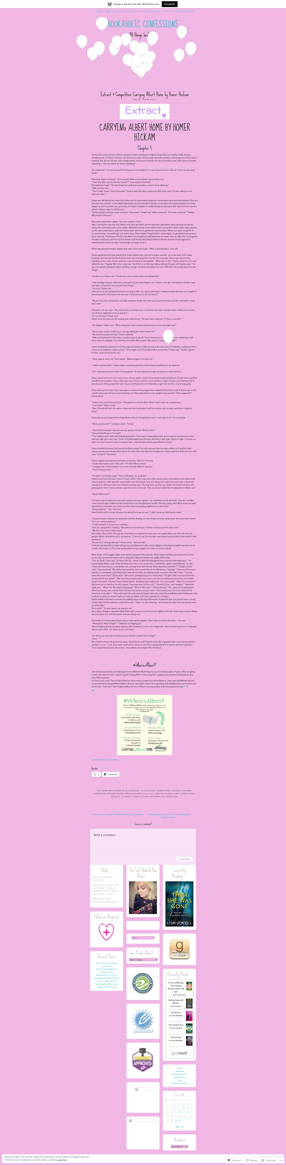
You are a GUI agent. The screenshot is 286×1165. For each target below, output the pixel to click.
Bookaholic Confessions (143, 24)
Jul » (183, 1126)
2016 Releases (148, 791)
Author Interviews (184, 11)
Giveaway (187, 791)
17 (184, 1112)
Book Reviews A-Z (130, 11)
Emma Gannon (180, 995)
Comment (184, 859)
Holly (153, 99)
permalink (171, 797)
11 (188, 1107)
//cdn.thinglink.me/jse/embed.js (105, 759)
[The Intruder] (189, 1045)
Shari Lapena (176, 1006)
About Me (111, 11)
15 (175, 1112)
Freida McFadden (177, 1016)
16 (180, 1112)
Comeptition (187, 794)
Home (99, 11)
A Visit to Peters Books (106, 981)
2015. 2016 (148, 794)
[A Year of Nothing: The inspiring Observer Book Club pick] (189, 990)
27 (167, 1120)
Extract (176, 791)
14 (172, 1112)
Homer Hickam (140, 797)
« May (176, 1126)
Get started (169, 4)
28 (172, 1120)
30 (180, 1120)
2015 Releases (132, 791)
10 (184, 1107)
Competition (164, 791)
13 (167, 1112)
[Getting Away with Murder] (189, 1007)
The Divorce (176, 1012)
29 (176, 1120)
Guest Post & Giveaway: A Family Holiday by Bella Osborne (116, 814)
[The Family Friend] (189, 1032)
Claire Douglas (177, 1028)
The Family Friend (175, 1025)
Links (166, 11)
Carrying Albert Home (166, 794)
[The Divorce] (189, 1020)
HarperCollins (102, 794)
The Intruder (175, 1037)
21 (172, 1116)
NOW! (186, 686)
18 (188, 1112)
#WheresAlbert (133, 794)
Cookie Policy (61, 1160)
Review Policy (152, 11)
